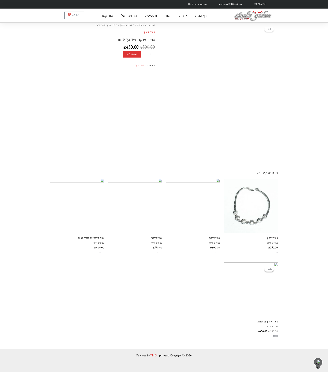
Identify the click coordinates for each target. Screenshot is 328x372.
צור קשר (107, 15)
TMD (153, 355)
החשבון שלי (128, 15)
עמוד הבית (150, 25)
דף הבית (201, 15)
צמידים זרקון (126, 25)
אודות (183, 15)
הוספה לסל (132, 54)
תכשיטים (150, 15)
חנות (168, 15)
